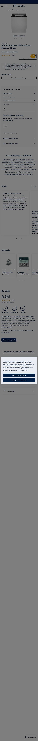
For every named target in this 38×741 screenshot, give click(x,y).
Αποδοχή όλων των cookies (19, 380)
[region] (19, 370)
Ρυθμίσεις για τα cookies (19, 375)
